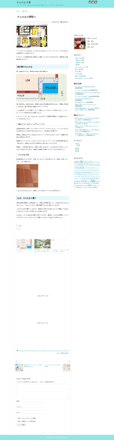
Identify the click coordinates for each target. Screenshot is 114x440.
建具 (75, 185)
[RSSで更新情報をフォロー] (96, 2)
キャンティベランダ (61, 350)
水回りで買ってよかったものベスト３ (85, 104)
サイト (18, 412)
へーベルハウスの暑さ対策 (82, 90)
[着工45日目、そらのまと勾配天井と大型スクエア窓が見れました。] (42, 244)
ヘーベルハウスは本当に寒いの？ (84, 98)
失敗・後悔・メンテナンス (82, 78)
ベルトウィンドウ (86, 176)
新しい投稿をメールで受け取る (27, 421)
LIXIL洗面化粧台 (80, 163)
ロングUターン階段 (86, 181)
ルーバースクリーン (33, 350)
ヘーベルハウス (22, 350)
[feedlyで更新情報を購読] (93, 2)
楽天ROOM (78, 185)
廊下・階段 (78, 69)
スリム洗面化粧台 (78, 174)
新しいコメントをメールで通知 (27, 418)
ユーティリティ (95, 176)
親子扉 (92, 185)
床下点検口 (96, 183)
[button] (32, 36)
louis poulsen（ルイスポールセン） (90, 163)
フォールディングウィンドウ (47, 350)
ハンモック (88, 174)
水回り (77, 71)
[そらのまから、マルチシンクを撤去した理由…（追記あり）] (60, 244)
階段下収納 (92, 187)
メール (19, 406)
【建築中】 (78, 62)
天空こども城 (81, 183)
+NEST (76, 162)
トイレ (84, 174)
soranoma (65, 353)
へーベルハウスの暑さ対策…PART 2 (85, 86)
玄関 (76, 64)
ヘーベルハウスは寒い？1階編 (83, 96)
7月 (77, 145)
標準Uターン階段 (84, 185)
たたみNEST (87, 167)
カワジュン (96, 167)
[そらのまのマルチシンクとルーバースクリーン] (24, 244)
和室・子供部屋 (79, 76)
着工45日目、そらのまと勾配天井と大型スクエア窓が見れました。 (42, 251)
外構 (77, 183)
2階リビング (85, 161)
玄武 (89, 185)
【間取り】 (65, 22)
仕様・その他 (79, 58)
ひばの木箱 (92, 167)
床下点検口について (80, 102)
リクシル (81, 178)
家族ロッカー (90, 183)
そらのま (77, 73)
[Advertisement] (42, 276)
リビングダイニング (80, 67)
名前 (18, 401)
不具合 (97, 181)
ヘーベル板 (78, 176)
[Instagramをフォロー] (90, 2)
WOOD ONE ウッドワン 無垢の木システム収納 (88, 165)
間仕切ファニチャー (83, 187)
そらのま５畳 (23, 2)
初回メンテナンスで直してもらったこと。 (87, 126)
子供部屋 (85, 183)
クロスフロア (93, 170)
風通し (96, 187)
